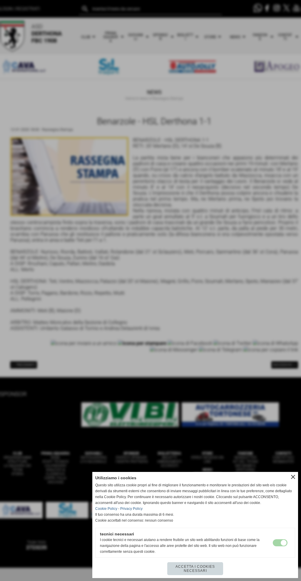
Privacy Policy (131, 509)
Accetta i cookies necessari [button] (195, 569)
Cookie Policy (106, 509)
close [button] (293, 476)
